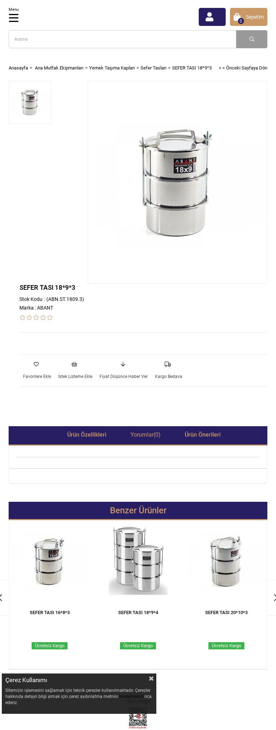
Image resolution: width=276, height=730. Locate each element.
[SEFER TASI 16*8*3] (49, 565)
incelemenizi (131, 696)
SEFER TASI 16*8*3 (50, 612)
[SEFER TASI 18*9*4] (138, 565)
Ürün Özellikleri (86, 434)
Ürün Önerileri (203, 434)
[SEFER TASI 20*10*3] (226, 565)
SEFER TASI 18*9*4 (138, 612)
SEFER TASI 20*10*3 (226, 612)
